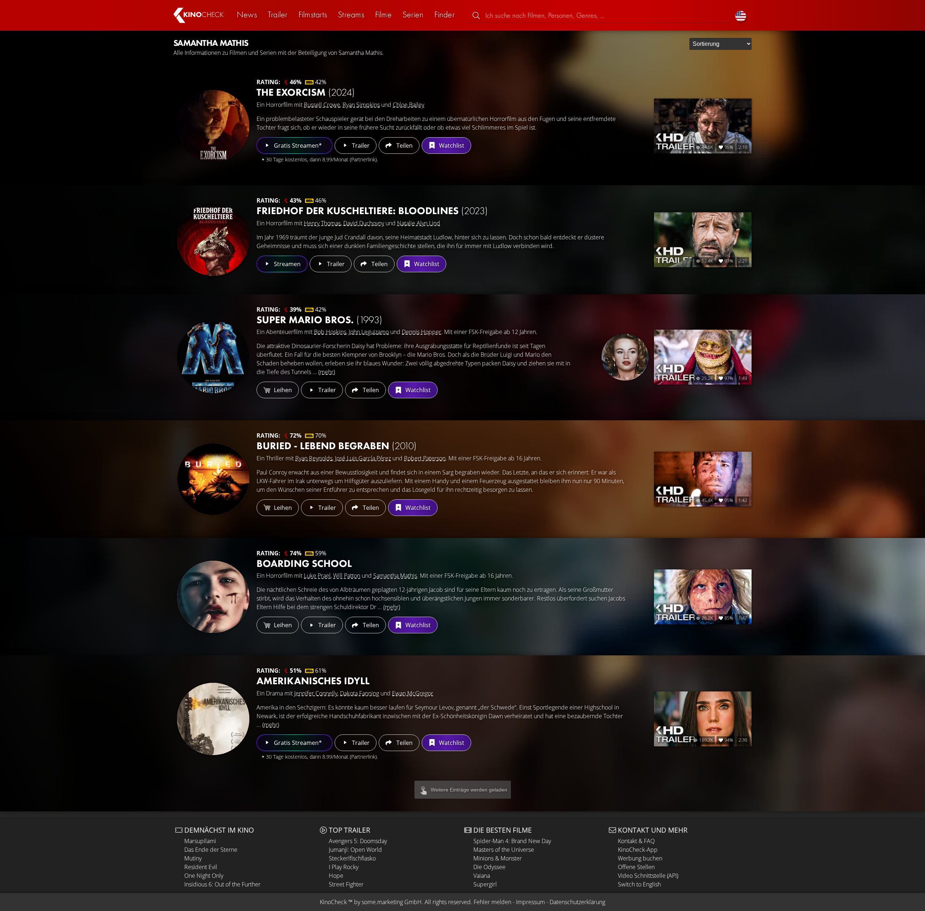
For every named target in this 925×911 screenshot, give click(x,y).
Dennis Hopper (421, 332)
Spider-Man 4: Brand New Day (512, 841)
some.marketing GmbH (392, 902)
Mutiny (193, 858)
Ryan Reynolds (313, 458)
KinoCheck (333, 902)
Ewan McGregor (412, 693)
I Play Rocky (343, 867)
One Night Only (203, 875)
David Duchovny (363, 223)
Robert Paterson (425, 458)
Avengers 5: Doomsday (358, 841)
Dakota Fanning (359, 693)
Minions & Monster (497, 858)
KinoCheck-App (638, 849)
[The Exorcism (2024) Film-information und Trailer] (213, 126)
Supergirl (485, 884)
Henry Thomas (322, 223)
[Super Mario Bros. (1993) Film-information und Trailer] (213, 357)
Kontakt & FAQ (636, 841)
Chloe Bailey (408, 105)
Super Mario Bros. (319, 319)
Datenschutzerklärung (577, 902)
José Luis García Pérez (363, 458)
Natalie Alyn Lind (418, 223)
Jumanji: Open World (355, 849)
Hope (336, 875)
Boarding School (304, 563)
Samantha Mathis (395, 576)
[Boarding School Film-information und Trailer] (213, 597)
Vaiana (481, 875)
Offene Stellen (636, 867)
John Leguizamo (369, 332)
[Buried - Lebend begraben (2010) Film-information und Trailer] (213, 479)
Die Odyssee (489, 867)
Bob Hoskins (330, 332)
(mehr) (326, 372)
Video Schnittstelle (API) (648, 875)
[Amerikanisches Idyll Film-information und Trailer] (213, 719)
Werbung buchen (640, 858)
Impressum (530, 902)
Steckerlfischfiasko (352, 858)
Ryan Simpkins (361, 105)
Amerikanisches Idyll (313, 680)
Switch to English (639, 884)
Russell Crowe (322, 105)
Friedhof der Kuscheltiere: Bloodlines (372, 210)
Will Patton (346, 576)
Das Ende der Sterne (210, 849)
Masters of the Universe (503, 849)
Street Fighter (346, 884)
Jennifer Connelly (315, 693)
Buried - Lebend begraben (337, 445)
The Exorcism (306, 92)
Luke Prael (317, 576)
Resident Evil (200, 867)
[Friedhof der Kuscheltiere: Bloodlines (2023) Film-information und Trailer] (213, 240)
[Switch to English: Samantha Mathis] (741, 15)
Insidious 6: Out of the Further (222, 884)
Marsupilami (200, 841)
